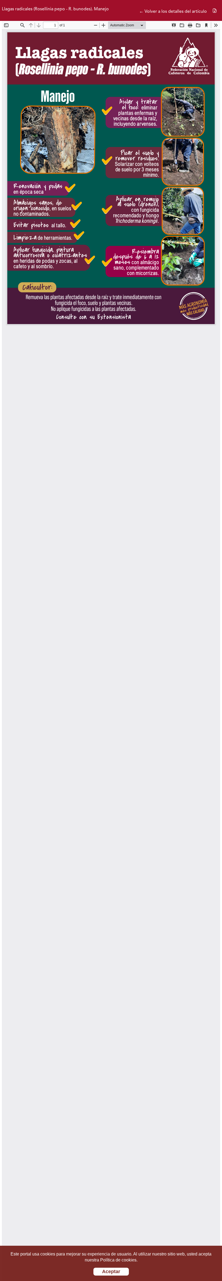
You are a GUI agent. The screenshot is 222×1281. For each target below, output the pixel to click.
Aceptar (111, 1271)
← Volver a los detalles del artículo (173, 11)
